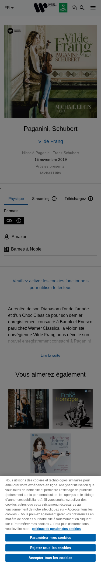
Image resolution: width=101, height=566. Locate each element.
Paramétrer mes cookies (50, 538)
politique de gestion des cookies (56, 529)
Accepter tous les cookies (50, 558)
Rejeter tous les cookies (50, 548)
